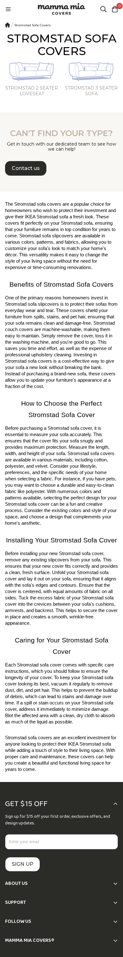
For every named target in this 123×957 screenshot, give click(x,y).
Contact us (26, 168)
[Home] (7, 25)
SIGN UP (22, 864)
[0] (115, 9)
